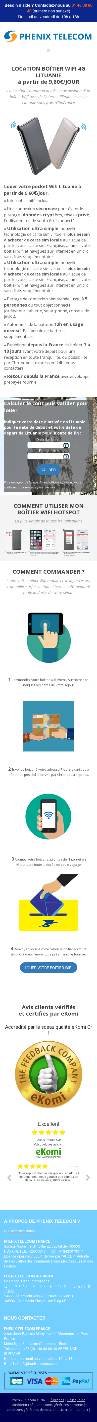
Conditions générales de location (31, 1409)
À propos (57, 1400)
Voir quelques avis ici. (48, 1144)
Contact (83, 1409)
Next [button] (88, 1177)
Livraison (66, 1409)
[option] (48, 1181)
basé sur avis (48, 1140)
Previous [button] (9, 1177)
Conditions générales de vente (60, 1404)
